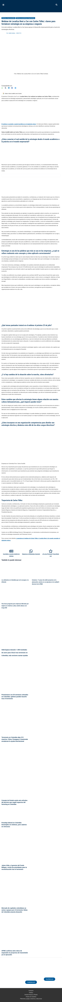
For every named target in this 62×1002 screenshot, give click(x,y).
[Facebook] (12, 88)
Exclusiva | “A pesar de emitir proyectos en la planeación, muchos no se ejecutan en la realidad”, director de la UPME (46, 582)
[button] (57, 5)
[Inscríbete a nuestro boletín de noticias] (11, 551)
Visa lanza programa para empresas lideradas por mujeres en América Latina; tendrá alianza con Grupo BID (15, 606)
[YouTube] (16, 975)
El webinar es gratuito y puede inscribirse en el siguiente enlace (19, 124)
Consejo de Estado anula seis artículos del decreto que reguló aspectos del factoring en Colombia (14, 802)
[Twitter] (5, 975)
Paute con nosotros (31, 996)
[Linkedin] (7, 975)
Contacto (31, 990)
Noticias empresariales (8, 18)
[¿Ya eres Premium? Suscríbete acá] (51, 551)
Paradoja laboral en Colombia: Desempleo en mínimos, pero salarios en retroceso (14, 825)
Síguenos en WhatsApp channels (31, 554)
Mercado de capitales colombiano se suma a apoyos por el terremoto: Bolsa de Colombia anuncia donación (14, 910)
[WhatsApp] (2, 88)
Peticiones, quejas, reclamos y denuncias (31, 998)
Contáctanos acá (31, 982)
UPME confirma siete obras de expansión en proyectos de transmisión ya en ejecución (15, 953)
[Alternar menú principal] (3, 5)
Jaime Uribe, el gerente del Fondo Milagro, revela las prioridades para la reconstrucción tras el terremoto (14, 867)
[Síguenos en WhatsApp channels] (31, 551)
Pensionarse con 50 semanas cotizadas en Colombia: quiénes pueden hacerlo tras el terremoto (15, 696)
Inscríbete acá (49, 979)
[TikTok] (13, 975)
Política (31, 992)
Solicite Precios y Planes (31, 994)
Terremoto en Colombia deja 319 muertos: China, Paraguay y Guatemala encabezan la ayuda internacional (15, 739)
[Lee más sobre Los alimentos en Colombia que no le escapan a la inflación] (16, 570)
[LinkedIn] (8, 88)
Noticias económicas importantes (25, 18)
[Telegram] (15, 88)
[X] (5, 88)
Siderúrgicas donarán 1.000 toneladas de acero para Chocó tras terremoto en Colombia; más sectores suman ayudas (15, 652)
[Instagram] (10, 975)
